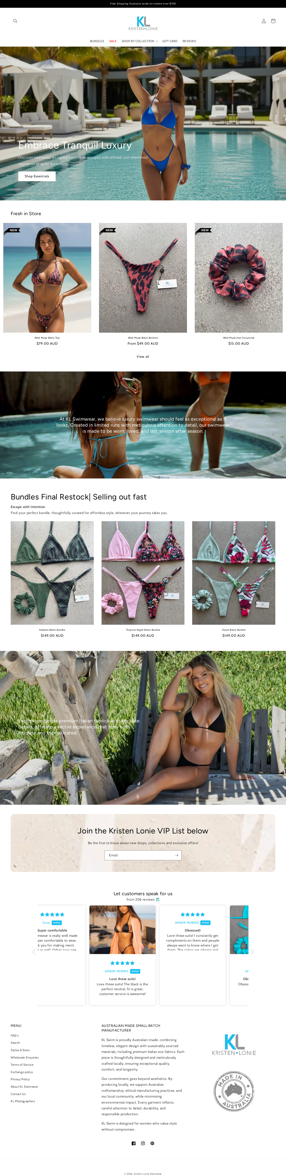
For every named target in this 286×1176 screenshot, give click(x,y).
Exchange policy (22, 1072)
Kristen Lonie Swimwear (148, 1173)
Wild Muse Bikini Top (47, 337)
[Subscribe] (176, 855)
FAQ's (14, 1035)
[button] (15, 21)
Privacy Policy (20, 1079)
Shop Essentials (37, 176)
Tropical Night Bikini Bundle (143, 629)
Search (15, 1043)
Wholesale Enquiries (25, 1057)
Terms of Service (22, 1064)
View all (143, 356)
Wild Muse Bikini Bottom (143, 337)
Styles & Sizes (20, 1050)
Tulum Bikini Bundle (234, 629)
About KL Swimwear (24, 1086)
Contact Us (18, 1094)
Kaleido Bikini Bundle (52, 629)
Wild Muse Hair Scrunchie (238, 337)
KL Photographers (23, 1101)
